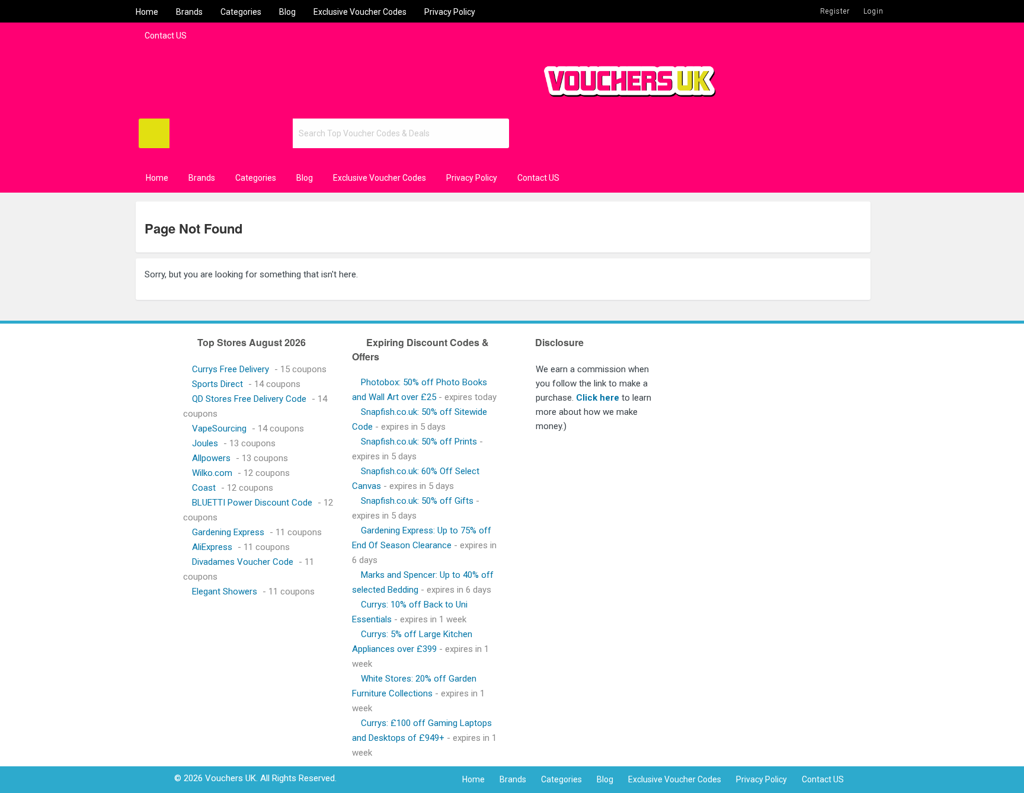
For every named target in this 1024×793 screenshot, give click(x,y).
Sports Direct (217, 384)
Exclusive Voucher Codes (360, 12)
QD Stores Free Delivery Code (249, 399)
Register (835, 11)
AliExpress (212, 547)
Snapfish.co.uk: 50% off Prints (419, 441)
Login (873, 11)
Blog (287, 12)
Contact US (166, 35)
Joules (205, 443)
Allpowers (211, 458)
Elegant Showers (224, 591)
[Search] (154, 133)
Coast (204, 487)
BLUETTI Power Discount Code (252, 502)
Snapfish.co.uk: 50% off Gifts (417, 500)
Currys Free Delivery (230, 369)
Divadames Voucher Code (242, 562)
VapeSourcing (219, 428)
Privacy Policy (449, 12)
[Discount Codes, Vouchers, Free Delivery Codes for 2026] (624, 76)
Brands (189, 12)
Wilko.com (212, 473)
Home (147, 12)
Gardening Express (228, 532)
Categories (240, 12)
